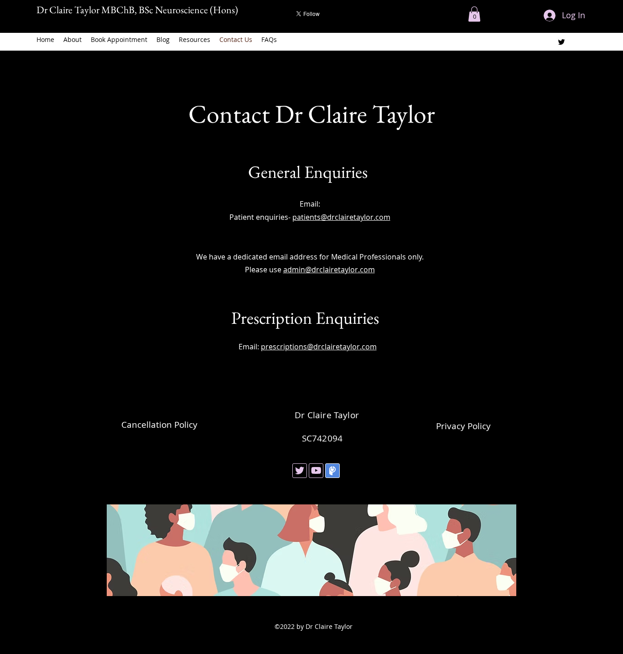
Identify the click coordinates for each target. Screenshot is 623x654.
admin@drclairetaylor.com (329, 270)
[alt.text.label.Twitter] (561, 42)
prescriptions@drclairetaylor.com (319, 347)
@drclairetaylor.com (355, 217)
